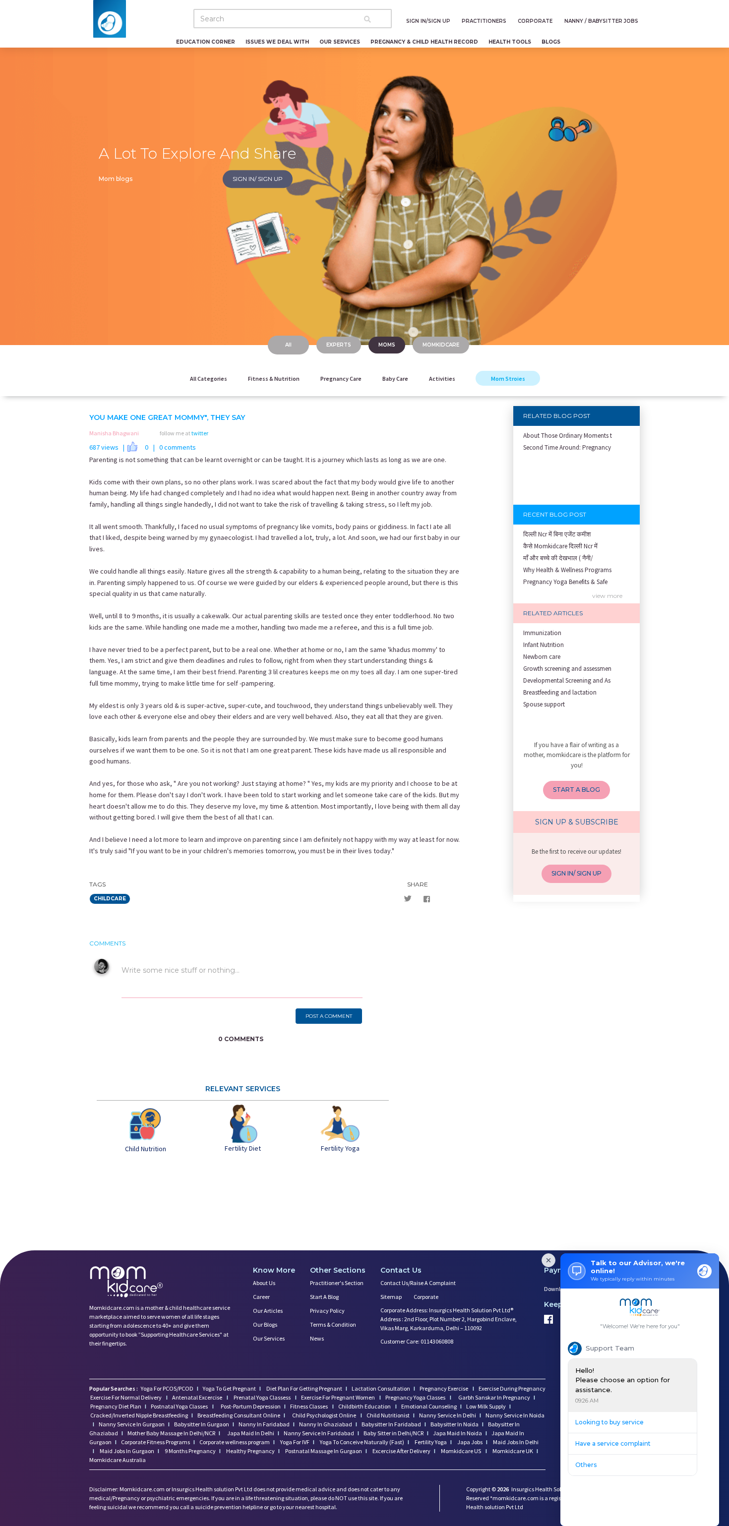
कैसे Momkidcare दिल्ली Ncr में (560, 546)
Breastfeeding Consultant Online (238, 1415)
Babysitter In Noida (454, 1424)
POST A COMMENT (328, 1016)
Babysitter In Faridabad (391, 1424)
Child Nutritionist (388, 1415)
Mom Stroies (507, 378)
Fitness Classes (309, 1406)
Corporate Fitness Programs (155, 1442)
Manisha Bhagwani (114, 433)
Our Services (269, 1338)
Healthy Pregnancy (250, 1451)
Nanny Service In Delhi (447, 1415)
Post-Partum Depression (251, 1406)
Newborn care (541, 656)
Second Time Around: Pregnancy (567, 447)
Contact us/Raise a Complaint (418, 1283)
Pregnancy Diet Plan (115, 1406)
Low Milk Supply (486, 1406)
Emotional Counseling (429, 1406)
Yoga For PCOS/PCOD (166, 1388)
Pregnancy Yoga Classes (415, 1397)
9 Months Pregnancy (190, 1451)
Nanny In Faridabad (264, 1424)
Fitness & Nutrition (274, 378)
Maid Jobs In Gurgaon (126, 1451)
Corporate (426, 1296)
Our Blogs (265, 1324)
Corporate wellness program (234, 1442)
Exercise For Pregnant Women (338, 1397)
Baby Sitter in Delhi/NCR (394, 1433)
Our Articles (268, 1310)
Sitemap (391, 1296)
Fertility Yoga (430, 1442)
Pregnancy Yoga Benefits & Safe (565, 582)
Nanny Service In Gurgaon (132, 1424)
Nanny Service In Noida (515, 1415)
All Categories (208, 378)
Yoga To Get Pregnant (229, 1388)
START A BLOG (576, 789)
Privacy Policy (327, 1310)
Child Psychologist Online (324, 1415)
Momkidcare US (461, 1451)
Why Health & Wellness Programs (567, 570)
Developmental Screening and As (566, 680)
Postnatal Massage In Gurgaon (323, 1451)
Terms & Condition (333, 1324)
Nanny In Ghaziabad (325, 1424)
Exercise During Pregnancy (512, 1388)
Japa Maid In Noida (457, 1433)
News (317, 1338)
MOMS (386, 345)
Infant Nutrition (543, 645)
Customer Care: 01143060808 (416, 1341)
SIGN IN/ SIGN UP (258, 178)
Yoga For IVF (294, 1442)
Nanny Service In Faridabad (319, 1433)
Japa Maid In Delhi (250, 1433)
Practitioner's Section (337, 1283)
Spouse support (544, 704)
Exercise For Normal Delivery (126, 1397)
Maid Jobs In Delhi (515, 1442)
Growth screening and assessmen (567, 668)
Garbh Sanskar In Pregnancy (494, 1397)
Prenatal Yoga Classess (262, 1397)
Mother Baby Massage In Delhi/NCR (171, 1433)
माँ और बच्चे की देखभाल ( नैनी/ (558, 558)
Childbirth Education (365, 1406)
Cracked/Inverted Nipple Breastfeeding (139, 1415)
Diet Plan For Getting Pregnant (303, 1388)
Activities (442, 378)
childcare (110, 898)
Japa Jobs (469, 1442)
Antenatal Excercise (197, 1397)
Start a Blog (324, 1296)
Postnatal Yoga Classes (180, 1406)
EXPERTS (338, 345)
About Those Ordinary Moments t (567, 435)
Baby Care (395, 378)
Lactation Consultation (381, 1388)
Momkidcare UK (512, 1451)
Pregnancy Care (341, 378)
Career (261, 1296)
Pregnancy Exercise (444, 1388)
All (288, 345)
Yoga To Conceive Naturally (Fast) (361, 1442)
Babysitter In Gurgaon (201, 1424)
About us (264, 1283)
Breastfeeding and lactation (560, 692)
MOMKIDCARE (441, 345)
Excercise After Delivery (400, 1451)
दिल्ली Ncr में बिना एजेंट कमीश (557, 534)
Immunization (542, 633)
